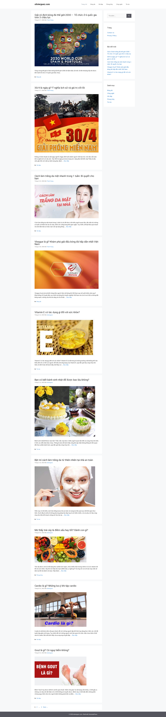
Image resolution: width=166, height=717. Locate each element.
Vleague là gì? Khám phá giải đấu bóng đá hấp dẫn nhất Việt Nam (66, 243)
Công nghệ (119, 4)
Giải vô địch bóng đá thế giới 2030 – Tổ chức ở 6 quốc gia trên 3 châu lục (66, 16)
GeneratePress (93, 714)
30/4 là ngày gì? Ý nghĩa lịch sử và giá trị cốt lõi (60, 87)
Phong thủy (109, 4)
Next (45, 707)
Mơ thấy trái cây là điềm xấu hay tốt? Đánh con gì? (61, 530)
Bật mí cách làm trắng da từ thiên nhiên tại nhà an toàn (64, 460)
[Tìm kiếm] (128, 16)
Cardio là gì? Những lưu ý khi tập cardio (55, 585)
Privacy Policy (112, 35)
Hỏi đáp (101, 4)
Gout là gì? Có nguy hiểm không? (52, 650)
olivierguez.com (42, 4)
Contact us (110, 33)
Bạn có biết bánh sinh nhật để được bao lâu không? (62, 379)
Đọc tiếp (66, 161)
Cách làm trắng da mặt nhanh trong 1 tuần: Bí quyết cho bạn (64, 177)
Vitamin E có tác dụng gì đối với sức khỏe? (57, 312)
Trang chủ (84, 4)
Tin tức (128, 4)
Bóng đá (92, 4)
